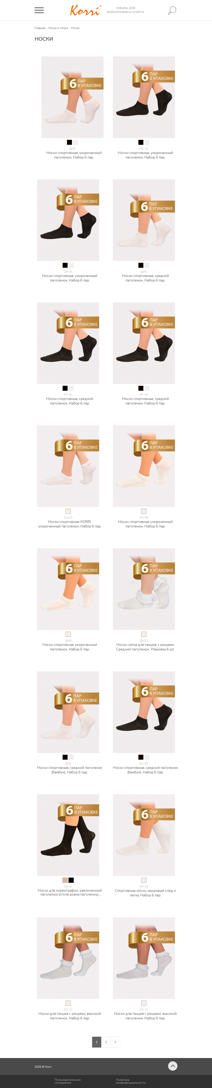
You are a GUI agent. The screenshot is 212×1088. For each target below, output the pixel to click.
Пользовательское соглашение (68, 1081)
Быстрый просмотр (75, 164)
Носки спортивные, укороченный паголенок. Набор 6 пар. (74, 155)
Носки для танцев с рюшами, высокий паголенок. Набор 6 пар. (70, 1016)
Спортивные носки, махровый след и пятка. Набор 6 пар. (145, 893)
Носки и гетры (58, 28)
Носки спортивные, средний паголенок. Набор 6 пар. (145, 278)
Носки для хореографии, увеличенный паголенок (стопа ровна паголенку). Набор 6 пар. (70, 892)
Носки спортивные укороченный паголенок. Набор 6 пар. (145, 524)
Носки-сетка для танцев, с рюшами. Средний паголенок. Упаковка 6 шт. (145, 647)
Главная (40, 28)
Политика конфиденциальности (131, 1081)
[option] (69, 142)
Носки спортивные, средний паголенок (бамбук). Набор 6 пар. (69, 770)
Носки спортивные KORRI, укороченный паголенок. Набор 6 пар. (69, 524)
